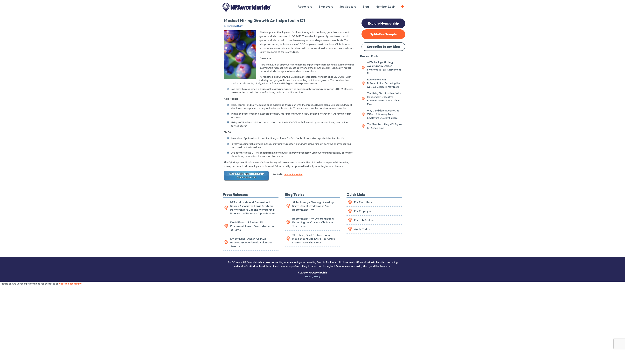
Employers (326, 6)
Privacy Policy (312, 276)
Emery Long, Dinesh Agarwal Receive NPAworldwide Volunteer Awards (251, 242)
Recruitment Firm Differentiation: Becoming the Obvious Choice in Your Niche (383, 83)
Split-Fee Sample (383, 34)
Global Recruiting (293, 174)
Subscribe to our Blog (383, 47)
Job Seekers (348, 6)
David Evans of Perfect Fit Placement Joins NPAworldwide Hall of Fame (252, 226)
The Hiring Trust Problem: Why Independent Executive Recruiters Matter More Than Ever (384, 99)
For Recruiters (363, 202)
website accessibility (70, 283)
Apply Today (362, 229)
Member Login (385, 6)
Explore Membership (383, 23)
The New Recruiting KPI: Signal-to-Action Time (384, 126)
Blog (365, 6)
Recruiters (305, 6)
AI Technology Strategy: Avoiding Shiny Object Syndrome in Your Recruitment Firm (384, 68)
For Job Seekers (364, 220)
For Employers (363, 211)
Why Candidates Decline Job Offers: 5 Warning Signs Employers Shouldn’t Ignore (383, 114)
